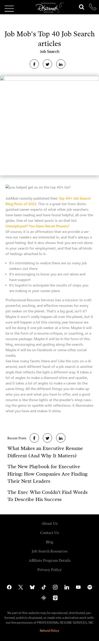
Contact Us (49, 533)
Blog (49, 542)
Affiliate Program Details (49, 560)
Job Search (49, 51)
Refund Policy (49, 631)
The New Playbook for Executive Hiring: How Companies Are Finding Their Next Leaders (47, 474)
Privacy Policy (49, 570)
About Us (50, 523)
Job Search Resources (49, 551)
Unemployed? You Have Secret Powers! (37, 226)
